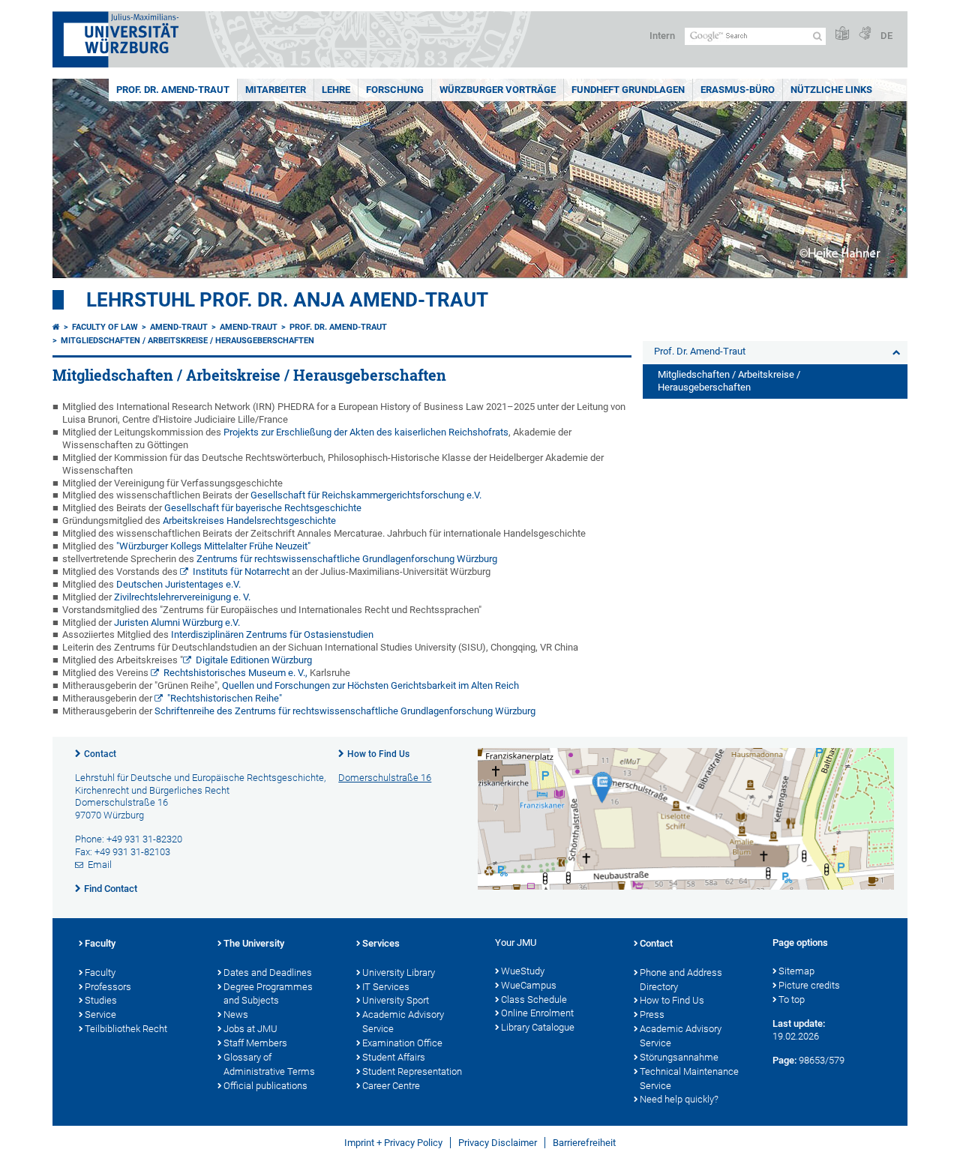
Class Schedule (534, 999)
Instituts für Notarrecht (241, 571)
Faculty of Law (105, 327)
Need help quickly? (679, 1099)
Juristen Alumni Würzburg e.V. (177, 622)
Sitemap (796, 971)
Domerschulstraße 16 (384, 777)
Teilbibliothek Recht (126, 1028)
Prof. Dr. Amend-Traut (173, 89)
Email (100, 864)
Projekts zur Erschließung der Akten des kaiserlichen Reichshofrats (366, 432)
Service (100, 1014)
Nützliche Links (831, 89)
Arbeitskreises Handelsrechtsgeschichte (249, 520)
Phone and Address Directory (681, 979)
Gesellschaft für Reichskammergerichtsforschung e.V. (366, 495)
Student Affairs (393, 1057)
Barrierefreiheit (584, 1142)
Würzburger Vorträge (498, 89)
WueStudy (522, 971)
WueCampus (528, 985)
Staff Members (255, 1043)
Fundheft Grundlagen (628, 89)
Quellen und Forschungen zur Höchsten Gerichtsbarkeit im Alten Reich (370, 685)
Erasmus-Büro (737, 89)
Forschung (395, 89)
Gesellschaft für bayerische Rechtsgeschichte (263, 507)
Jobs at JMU (251, 1028)
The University (254, 943)
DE (886, 35)
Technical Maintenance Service (689, 1078)
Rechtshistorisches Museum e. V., (236, 672)
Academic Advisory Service (403, 1021)
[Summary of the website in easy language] (842, 34)
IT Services (386, 986)
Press (652, 1014)
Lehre (336, 89)
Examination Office (402, 1043)
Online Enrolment (537, 1013)
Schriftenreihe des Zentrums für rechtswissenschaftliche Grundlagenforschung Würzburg (345, 711)
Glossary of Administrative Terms (269, 1064)
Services (381, 943)
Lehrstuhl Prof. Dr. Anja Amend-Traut (287, 300)
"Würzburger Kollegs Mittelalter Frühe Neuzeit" (213, 546)
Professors (108, 986)
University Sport (395, 1000)
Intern (662, 35)
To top (791, 999)
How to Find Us (378, 754)
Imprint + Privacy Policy (393, 1142)
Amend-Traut (179, 327)
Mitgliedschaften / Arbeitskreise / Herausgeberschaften (187, 341)
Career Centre (391, 1085)
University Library (398, 972)
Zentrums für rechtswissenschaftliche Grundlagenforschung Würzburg (346, 558)
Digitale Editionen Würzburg (254, 660)
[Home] (56, 327)
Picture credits (809, 985)
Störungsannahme (679, 1057)
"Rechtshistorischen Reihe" (224, 698)
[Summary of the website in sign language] (865, 34)
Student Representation (412, 1071)
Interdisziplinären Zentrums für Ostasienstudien (272, 634)
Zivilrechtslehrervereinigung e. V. (182, 597)
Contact (100, 754)
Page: (784, 1060)
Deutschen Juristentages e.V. (178, 584)
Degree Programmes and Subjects (268, 994)
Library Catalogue (537, 1027)
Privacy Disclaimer (497, 1142)
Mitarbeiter (275, 89)
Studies (101, 1000)
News (236, 1014)
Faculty (100, 943)
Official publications (266, 1085)
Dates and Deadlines (268, 972)
